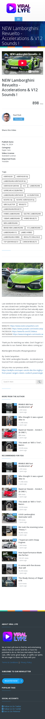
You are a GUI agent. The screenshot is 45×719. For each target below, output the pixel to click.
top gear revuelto (11, 242)
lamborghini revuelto (13, 209)
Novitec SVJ (8, 200)
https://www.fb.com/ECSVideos (24, 331)
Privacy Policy (26, 662)
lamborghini (35, 186)
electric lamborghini (32, 214)
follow (18, 119)
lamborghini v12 (10, 232)
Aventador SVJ (22, 176)
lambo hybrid (26, 232)
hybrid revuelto (30, 218)
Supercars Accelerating (13, 190)
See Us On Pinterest (11, 711)
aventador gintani (11, 186)
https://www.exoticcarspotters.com (24, 326)
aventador (8, 176)
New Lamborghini (11, 223)
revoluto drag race (32, 237)
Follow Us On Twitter (12, 706)
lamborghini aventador (13, 195)
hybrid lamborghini (12, 214)
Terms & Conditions (10, 662)
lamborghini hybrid (12, 237)
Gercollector (9, 204)
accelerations (33, 195)
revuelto (22, 204)
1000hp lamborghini (12, 218)
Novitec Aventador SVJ (25, 200)
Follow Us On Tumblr (12, 709)
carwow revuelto (29, 242)
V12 (24, 186)
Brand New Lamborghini (13, 228)
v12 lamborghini (33, 228)
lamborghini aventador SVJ (15, 181)
